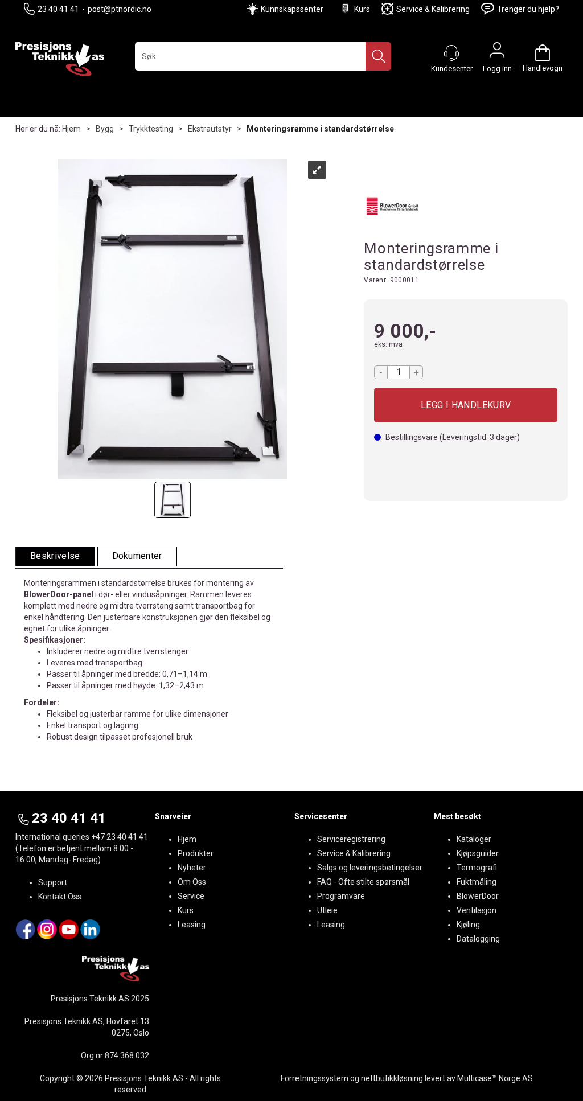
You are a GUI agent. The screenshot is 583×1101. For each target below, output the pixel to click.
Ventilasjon (476, 910)
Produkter (196, 853)
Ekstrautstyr (210, 128)
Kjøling (468, 924)
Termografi (477, 867)
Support (52, 882)
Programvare (341, 896)
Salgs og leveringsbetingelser (369, 867)
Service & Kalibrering (433, 9)
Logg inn (497, 53)
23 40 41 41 (58, 9)
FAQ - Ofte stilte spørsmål (363, 881)
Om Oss (192, 881)
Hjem (71, 128)
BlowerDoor (478, 896)
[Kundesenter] (451, 53)
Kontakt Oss (59, 896)
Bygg (105, 128)
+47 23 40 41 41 (119, 836)
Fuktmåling (476, 881)
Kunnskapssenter (292, 9)
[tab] (55, 556)
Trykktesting (151, 128)
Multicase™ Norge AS (495, 1078)
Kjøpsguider (478, 853)
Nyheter (192, 867)
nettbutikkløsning (392, 1078)
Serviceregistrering (351, 839)
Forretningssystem (314, 1078)
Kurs (362, 9)
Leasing (192, 924)
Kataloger (474, 839)
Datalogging (478, 938)
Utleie (327, 910)
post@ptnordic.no (119, 9)
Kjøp (465, 405)
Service (191, 896)
